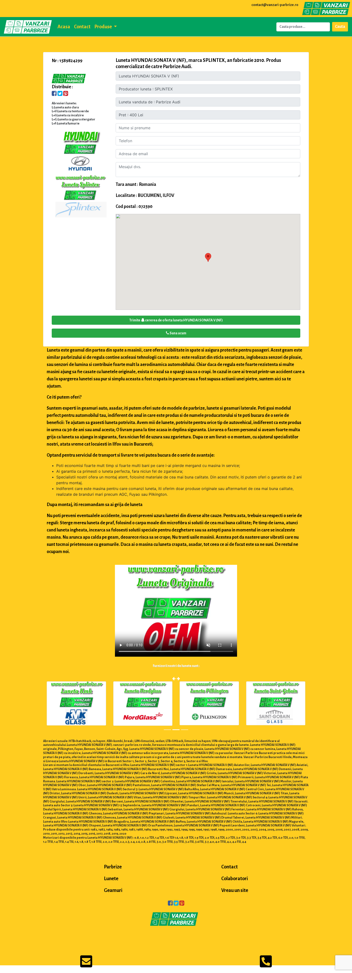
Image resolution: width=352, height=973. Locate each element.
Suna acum (177, 333)
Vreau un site (234, 890)
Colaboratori (234, 878)
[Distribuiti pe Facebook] (54, 94)
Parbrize (113, 866)
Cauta (340, 26)
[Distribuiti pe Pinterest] (65, 94)
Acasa (63, 26)
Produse (103, 26)
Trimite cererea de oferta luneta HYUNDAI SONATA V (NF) (176, 320)
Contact (82, 26)
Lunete (111, 878)
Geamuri (113, 890)
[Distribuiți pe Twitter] (59, 94)
